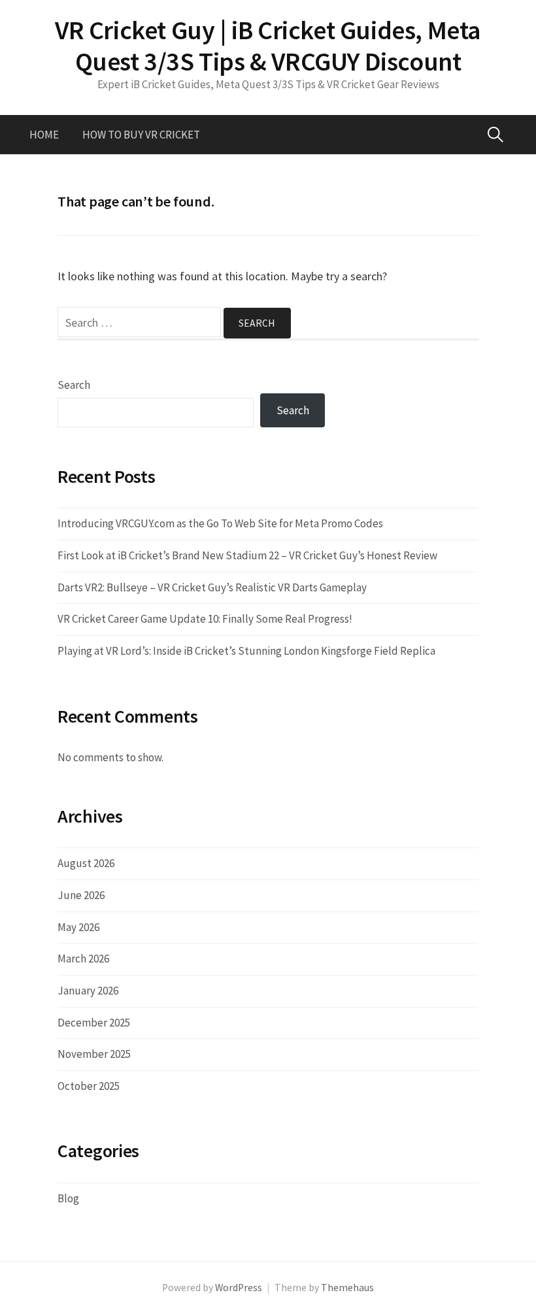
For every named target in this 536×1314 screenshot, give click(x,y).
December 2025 (94, 1022)
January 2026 (88, 990)
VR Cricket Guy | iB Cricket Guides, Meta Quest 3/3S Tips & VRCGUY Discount (268, 46)
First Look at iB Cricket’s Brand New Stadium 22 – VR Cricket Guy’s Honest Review (247, 555)
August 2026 (86, 863)
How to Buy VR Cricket (141, 134)
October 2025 (89, 1086)
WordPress (238, 1287)
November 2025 (94, 1054)
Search (74, 385)
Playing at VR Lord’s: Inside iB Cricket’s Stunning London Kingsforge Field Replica (246, 651)
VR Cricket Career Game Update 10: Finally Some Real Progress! (205, 619)
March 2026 (83, 958)
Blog (68, 1198)
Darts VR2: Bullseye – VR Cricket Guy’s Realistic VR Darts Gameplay (212, 587)
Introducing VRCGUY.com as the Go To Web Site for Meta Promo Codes (220, 523)
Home (44, 134)
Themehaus (347, 1287)
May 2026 (78, 927)
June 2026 (81, 895)
